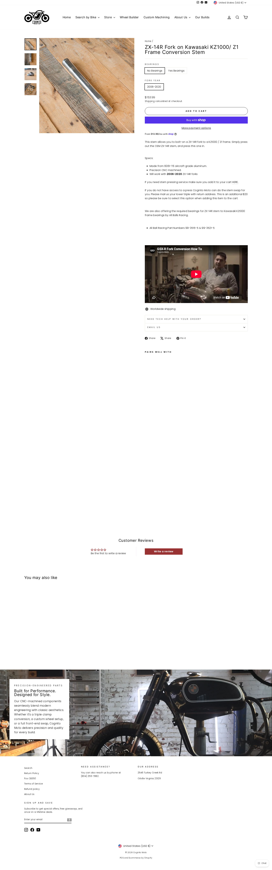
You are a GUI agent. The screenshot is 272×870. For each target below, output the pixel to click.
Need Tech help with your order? (174, 319)
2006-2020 (154, 87)
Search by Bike (86, 17)
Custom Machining (157, 17)
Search (28, 768)
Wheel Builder (129, 17)
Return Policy (31, 773)
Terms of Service (33, 783)
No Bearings (154, 70)
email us (154, 327)
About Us (181, 17)
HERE (235, 182)
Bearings (152, 64)
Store (108, 17)
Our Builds (202, 17)
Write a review (163, 551)
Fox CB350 (30, 778)
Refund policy (32, 789)
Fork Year (153, 80)
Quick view (51, 637)
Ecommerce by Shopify (140, 857)
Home (67, 17)
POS (122, 857)
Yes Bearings (176, 70)
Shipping (150, 101)
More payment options (196, 128)
